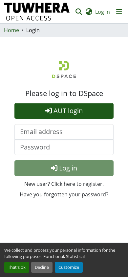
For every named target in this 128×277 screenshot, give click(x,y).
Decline (42, 267)
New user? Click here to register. (64, 184)
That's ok (17, 267)
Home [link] (11, 30)
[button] (37, 12)
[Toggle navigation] (119, 12)
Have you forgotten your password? (64, 194)
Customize (68, 267)
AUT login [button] (67, 110)
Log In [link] (102, 11)
